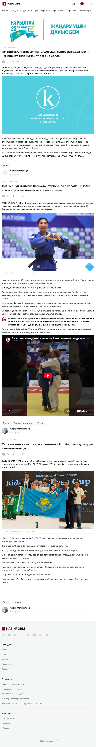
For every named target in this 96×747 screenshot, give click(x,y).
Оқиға (4, 649)
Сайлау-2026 (15, 11)
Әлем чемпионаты (24, 423)
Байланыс (6, 723)
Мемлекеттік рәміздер (12, 694)
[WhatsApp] (8, 61)
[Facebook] (18, 61)
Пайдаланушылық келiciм (13, 684)
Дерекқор (71, 11)
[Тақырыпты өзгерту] (83, 4)
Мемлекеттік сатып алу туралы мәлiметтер (22, 703)
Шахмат (17, 602)
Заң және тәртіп (84, 11)
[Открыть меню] (92, 4)
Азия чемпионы (82, 579)
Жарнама (6, 728)
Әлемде (5, 669)
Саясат (5, 654)
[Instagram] (3, 61)
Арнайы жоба (59, 11)
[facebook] (22, 635)
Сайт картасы (8, 718)
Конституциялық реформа (39, 11)
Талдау (5, 659)
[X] (22, 61)
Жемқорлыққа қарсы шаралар (15, 698)
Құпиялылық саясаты (11, 689)
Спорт (6, 165)
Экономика (7, 664)
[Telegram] (13, 61)
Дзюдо (6, 423)
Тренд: (5, 11)
